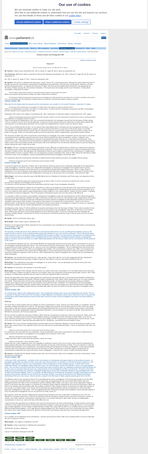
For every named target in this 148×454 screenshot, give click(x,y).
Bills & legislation (43, 48)
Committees (54, 48)
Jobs (40, 449)
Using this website (48, 449)
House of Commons (11, 48)
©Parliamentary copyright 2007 (15, 445)
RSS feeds (95, 33)
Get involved (62, 43)
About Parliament (50, 43)
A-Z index (6, 449)
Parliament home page (17, 51)
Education (77, 43)
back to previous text (88, 60)
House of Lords (24, 48)
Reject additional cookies (57, 22)
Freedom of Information (31, 449)
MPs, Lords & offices (35, 43)
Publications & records (67, 48)
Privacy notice (64, 449)
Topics (93, 48)
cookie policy (75, 15)
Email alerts (87, 33)
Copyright (56, 449)
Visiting (70, 43)
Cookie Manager (80, 449)
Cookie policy (72, 449)
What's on (33, 48)
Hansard (55, 51)
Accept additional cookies (29, 22)
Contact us (103, 33)
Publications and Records (45, 51)
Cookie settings (81, 22)
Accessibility (77, 33)
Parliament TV (80, 48)
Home (7, 43)
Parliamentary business (19, 43)
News (88, 48)
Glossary (13, 449)
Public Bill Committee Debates (78, 51)
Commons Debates (64, 51)
